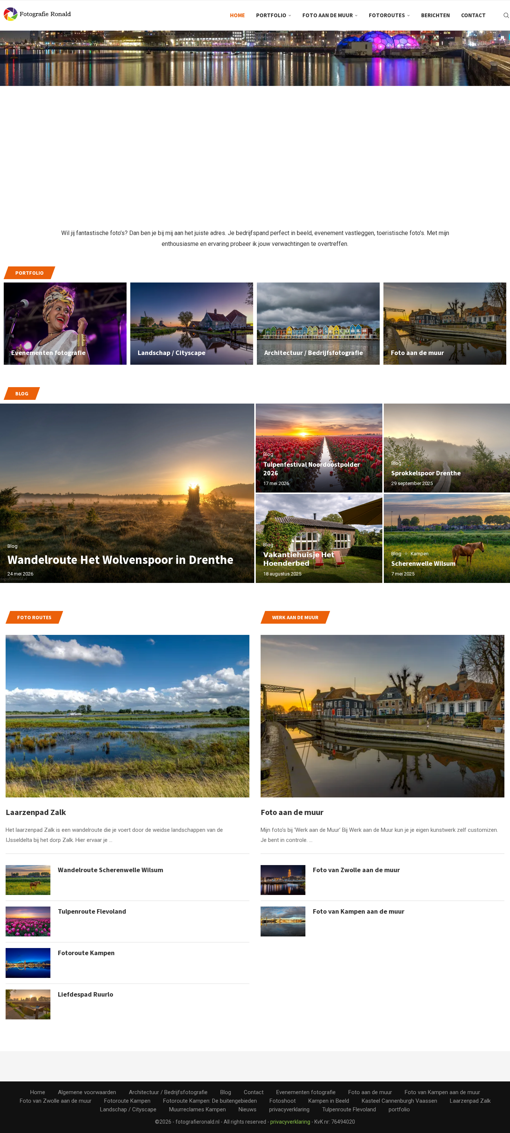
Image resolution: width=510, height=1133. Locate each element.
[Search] (506, 15)
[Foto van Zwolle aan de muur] (283, 880)
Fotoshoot (283, 1101)
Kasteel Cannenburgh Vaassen (399, 1101)
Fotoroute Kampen (86, 952)
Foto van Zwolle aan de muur (356, 869)
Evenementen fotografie (48, 352)
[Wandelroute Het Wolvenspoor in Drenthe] (127, 493)
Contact (473, 15)
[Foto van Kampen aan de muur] (283, 921)
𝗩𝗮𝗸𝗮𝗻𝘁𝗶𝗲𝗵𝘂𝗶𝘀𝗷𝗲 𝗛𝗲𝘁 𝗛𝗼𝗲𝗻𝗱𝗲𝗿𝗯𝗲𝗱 (299, 559)
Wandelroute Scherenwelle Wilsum (110, 869)
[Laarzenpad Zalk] (127, 716)
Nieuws (247, 1109)
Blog (225, 1092)
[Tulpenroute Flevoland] (28, 921)
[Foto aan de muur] (382, 716)
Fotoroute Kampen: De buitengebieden (210, 1101)
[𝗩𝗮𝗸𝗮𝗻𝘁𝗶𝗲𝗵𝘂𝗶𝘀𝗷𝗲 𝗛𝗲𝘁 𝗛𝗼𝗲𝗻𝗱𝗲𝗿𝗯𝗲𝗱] (319, 538)
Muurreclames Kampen (197, 1109)
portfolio (271, 15)
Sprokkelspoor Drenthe (426, 473)
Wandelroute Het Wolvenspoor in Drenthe (120, 559)
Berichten (435, 15)
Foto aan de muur (327, 15)
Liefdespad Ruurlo (85, 994)
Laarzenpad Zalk (36, 812)
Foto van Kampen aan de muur (358, 911)
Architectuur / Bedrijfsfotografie (313, 352)
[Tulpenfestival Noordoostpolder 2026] (319, 448)
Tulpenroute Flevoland (92, 911)
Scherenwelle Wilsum (423, 563)
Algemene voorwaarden (87, 1092)
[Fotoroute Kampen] (28, 963)
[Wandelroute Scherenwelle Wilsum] (28, 880)
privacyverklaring (289, 1109)
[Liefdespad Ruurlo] (28, 1004)
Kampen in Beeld (328, 1101)
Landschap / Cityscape (171, 352)
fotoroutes (387, 15)
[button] (13, 493)
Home (237, 15)
